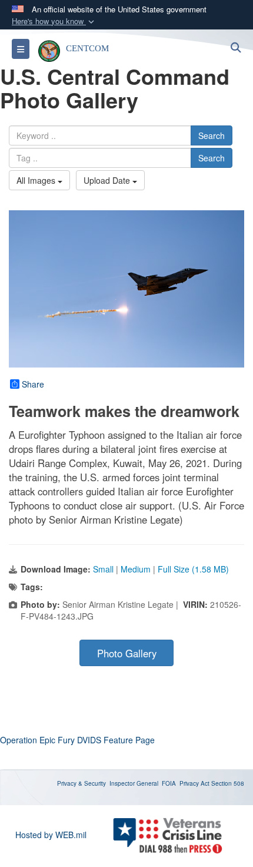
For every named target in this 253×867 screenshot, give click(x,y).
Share (33, 384)
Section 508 (227, 783)
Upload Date (108, 180)
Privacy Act (194, 783)
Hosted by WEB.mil (50, 834)
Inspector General (133, 783)
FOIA (169, 783)
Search (211, 135)
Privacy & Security (81, 783)
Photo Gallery (127, 653)
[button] (54, 21)
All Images (37, 180)
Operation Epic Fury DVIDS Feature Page (77, 740)
